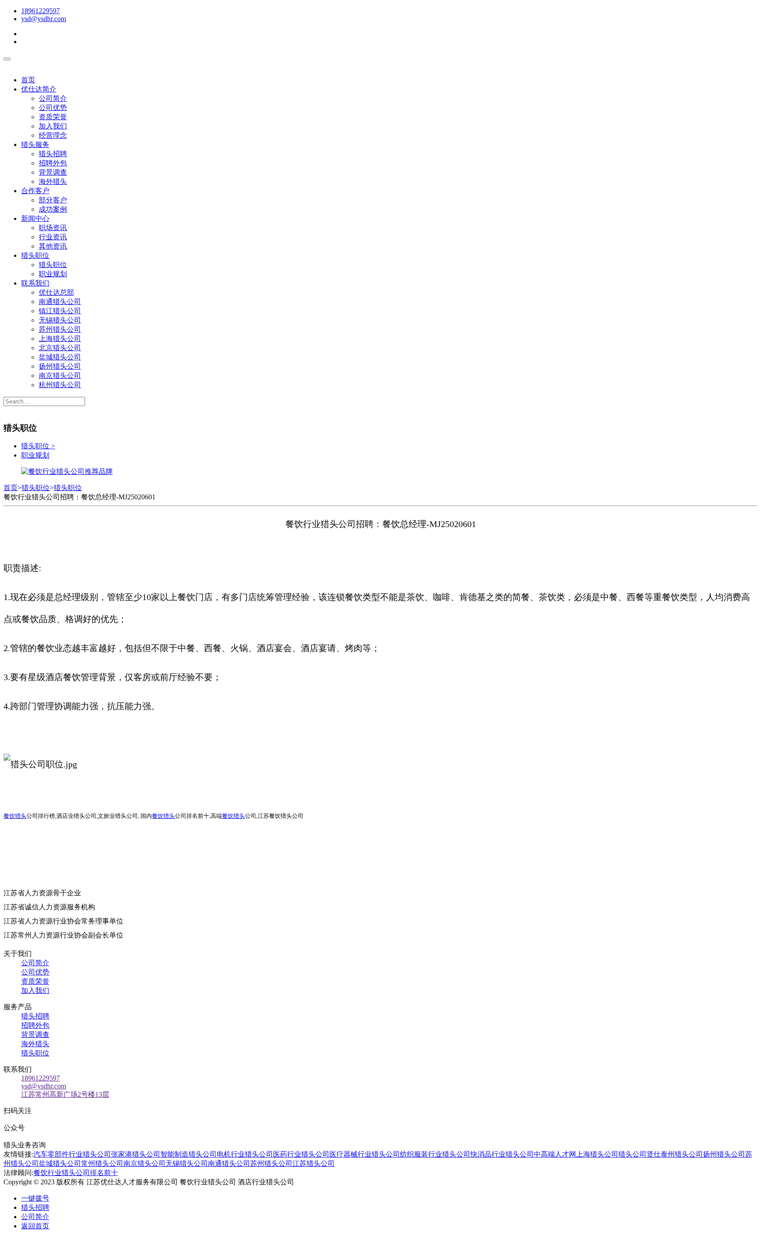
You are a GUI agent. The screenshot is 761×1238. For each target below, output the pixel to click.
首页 (28, 80)
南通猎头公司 (60, 301)
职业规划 (53, 274)
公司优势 (53, 107)
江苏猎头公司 (313, 1163)
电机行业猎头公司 (245, 1154)
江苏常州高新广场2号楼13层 (65, 1094)
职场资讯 (53, 227)
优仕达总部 (56, 292)
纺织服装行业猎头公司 (435, 1154)
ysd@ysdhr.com (43, 18)
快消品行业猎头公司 (502, 1154)
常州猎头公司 (102, 1163)
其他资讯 (53, 246)
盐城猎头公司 (60, 357)
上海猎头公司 (60, 338)
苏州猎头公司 (60, 329)
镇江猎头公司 (60, 311)
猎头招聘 (53, 153)
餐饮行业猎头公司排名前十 (75, 1172)
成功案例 (53, 209)
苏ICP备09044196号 (333, 1182)
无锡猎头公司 (60, 320)
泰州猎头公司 (682, 1154)
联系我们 (35, 283)
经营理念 (53, 135)
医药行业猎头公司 (301, 1154)
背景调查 (53, 172)
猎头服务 (35, 144)
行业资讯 (53, 237)
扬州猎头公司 (60, 366)
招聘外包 (53, 163)
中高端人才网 (555, 1154)
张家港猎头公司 (135, 1154)
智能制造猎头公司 (188, 1154)
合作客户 (35, 190)
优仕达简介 (38, 89)
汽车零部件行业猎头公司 (72, 1154)
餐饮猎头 (15, 816)
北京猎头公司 (60, 348)
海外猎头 (53, 181)
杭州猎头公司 (60, 384)
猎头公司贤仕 (639, 1154)
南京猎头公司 (60, 375)
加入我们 (53, 126)
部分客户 (53, 200)
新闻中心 (35, 218)
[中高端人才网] (67, 471)
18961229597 (40, 11)
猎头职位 (35, 255)
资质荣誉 (53, 117)
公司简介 (53, 98)
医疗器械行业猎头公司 (364, 1154)
